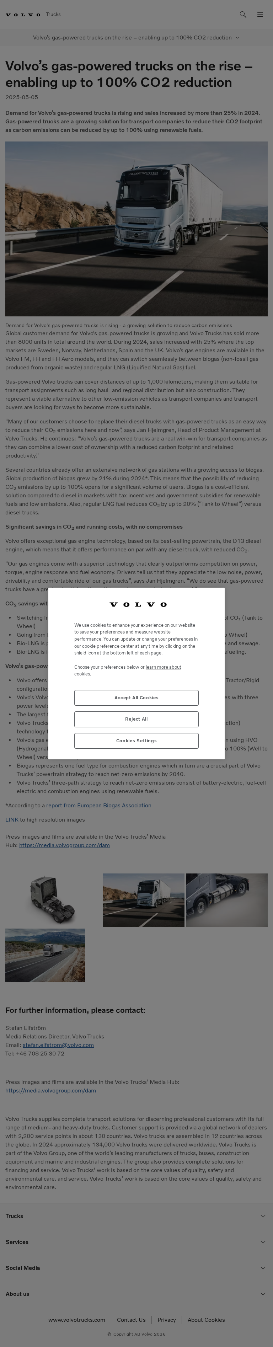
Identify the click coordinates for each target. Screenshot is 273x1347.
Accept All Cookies (136, 697)
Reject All (136, 719)
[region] (136, 673)
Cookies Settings (136, 740)
